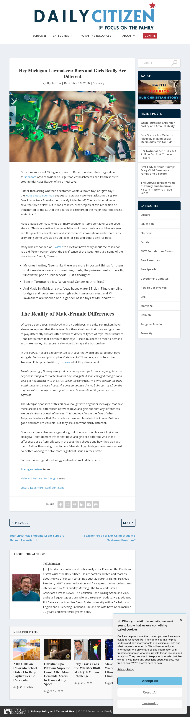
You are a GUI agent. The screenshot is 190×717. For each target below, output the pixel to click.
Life (143, 297)
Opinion (146, 315)
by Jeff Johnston (51, 83)
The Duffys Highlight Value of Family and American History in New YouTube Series (158, 188)
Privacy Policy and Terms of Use (52, 711)
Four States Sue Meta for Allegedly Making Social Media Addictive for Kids (157, 138)
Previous (21, 523)
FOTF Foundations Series (157, 251)
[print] (96, 504)
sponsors (30, 177)
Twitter (58, 247)
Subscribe (40, 35)
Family (145, 242)
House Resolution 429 (40, 195)
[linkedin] (82, 504)
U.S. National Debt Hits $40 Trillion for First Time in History (158, 154)
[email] (89, 504)
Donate (150, 35)
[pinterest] (75, 504)
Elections (146, 233)
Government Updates (154, 278)
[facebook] (60, 504)
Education (147, 224)
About (127, 35)
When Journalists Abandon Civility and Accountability (158, 124)
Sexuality (98, 83)
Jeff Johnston (51, 563)
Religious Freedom (152, 324)
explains (65, 362)
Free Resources (150, 260)
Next (126, 523)
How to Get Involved (154, 287)
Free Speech (148, 269)
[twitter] (68, 504)
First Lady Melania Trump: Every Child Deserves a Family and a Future (158, 170)
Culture (145, 214)
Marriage (147, 306)
